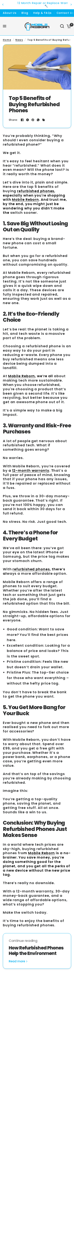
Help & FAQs (42, 13)
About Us (10, 13)
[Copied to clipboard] (43, 120)
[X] (27, 120)
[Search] (62, 26)
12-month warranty (30, 470)
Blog (24, 13)
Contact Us (65, 13)
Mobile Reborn (25, 199)
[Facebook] (22, 120)
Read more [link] (17, 961)
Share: (13, 120)
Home (7, 39)
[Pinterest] (33, 120)
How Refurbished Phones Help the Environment (36, 950)
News (19, 39)
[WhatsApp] (38, 120)
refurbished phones (35, 191)
